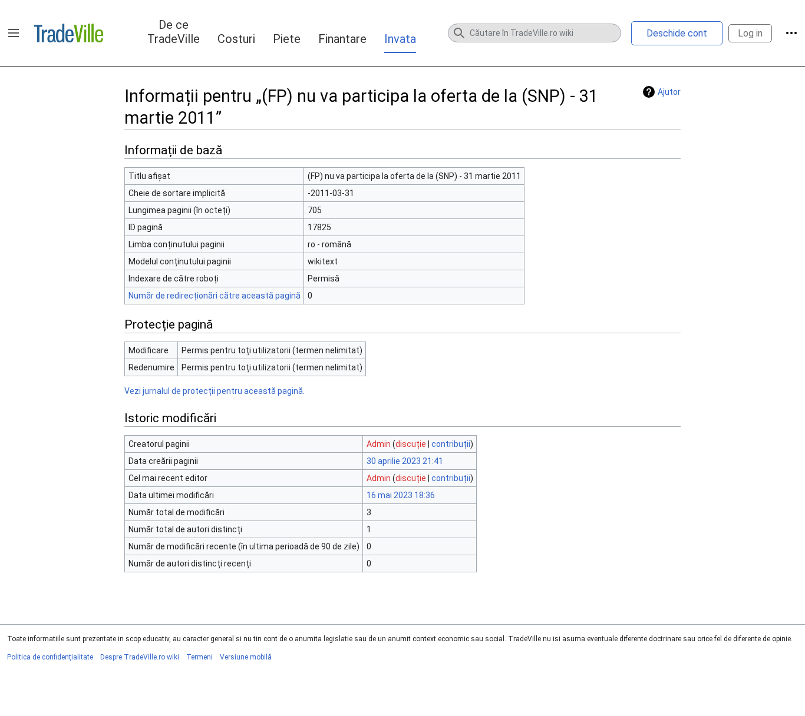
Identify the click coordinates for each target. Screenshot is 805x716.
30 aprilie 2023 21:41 (405, 461)
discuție (410, 444)
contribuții (450, 444)
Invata (400, 39)
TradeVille (68, 33)
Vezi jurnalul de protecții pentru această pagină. (214, 391)
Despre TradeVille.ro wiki (139, 657)
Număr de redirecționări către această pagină (214, 295)
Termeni (199, 657)
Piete (287, 39)
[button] (13, 33)
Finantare (342, 39)
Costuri (236, 39)
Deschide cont (676, 33)
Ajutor (669, 92)
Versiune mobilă (246, 657)
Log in (750, 33)
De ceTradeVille (173, 32)
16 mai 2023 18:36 (401, 495)
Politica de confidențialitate (50, 657)
